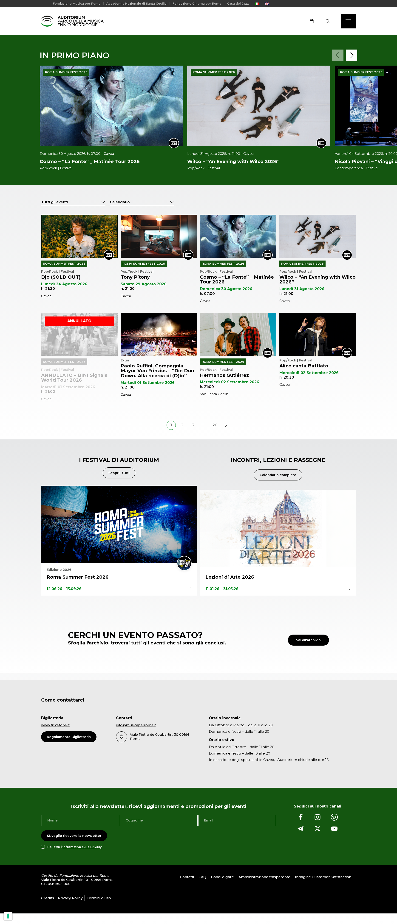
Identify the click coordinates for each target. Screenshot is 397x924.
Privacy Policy (70, 898)
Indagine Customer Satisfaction (323, 877)
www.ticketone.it (55, 725)
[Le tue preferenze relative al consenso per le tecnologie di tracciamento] (8, 916)
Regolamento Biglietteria (69, 737)
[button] (337, 55)
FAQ (202, 877)
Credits (47, 898)
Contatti (187, 877)
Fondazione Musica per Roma (76, 3)
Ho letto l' (74, 846)
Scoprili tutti (119, 473)
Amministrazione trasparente (264, 877)
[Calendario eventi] (313, 21)
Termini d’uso (99, 898)
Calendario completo (278, 475)
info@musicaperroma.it (136, 725)
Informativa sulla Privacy (82, 846)
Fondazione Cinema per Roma (197, 3)
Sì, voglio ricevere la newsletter (74, 836)
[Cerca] (329, 21)
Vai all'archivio (308, 640)
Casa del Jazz (238, 3)
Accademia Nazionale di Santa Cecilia (136, 3)
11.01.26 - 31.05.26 (221, 589)
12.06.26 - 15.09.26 (64, 589)
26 (215, 425)
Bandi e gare (222, 877)
